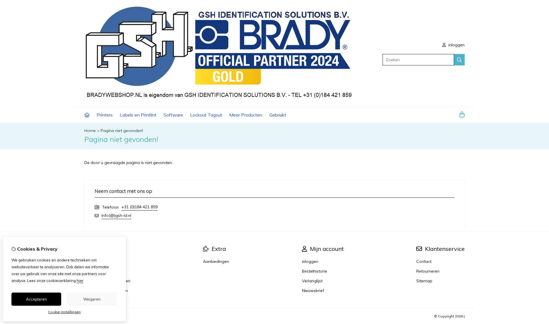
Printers (105, 115)
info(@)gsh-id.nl (116, 215)
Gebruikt (277, 115)
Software (173, 115)
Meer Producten (245, 115)
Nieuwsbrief (313, 290)
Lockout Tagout (206, 115)
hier (80, 280)
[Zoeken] (459, 59)
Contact (423, 261)
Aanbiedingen (216, 261)
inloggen (456, 44)
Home (90, 130)
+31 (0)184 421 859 (140, 206)
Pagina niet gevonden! (122, 130)
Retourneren (427, 271)
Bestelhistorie (314, 271)
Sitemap (424, 280)
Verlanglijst (312, 280)
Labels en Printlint (138, 115)
